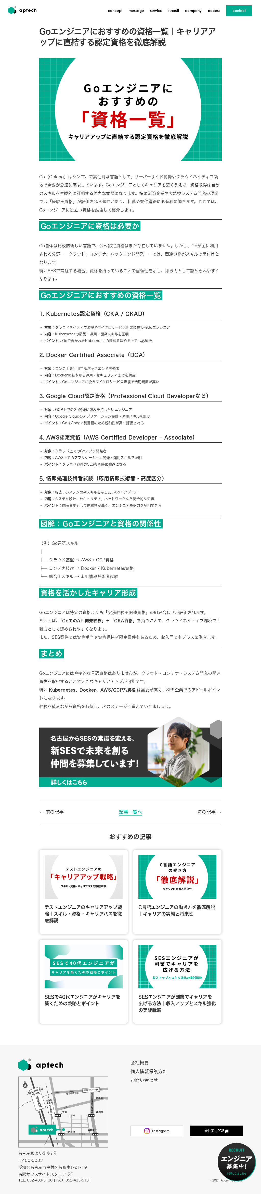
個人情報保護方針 (148, 1071)
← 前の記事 (51, 812)
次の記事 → (209, 812)
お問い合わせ (144, 1080)
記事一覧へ (130, 812)
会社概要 (139, 1062)
